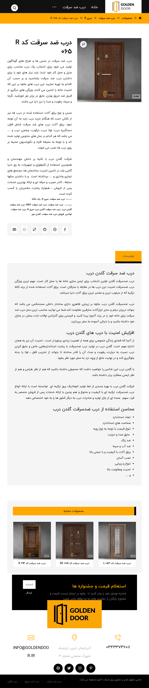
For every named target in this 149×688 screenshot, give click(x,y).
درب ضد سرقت (57, 199)
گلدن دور (36, 214)
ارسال (29, 592)
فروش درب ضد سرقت (53, 214)
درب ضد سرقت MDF (36, 204)
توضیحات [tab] (128, 256)
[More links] (54, 6)
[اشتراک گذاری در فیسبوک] (65, 229)
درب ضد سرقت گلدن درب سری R (44, 209)
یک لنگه (36, 199)
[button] (83, 44)
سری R (45, 199)
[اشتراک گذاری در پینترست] (55, 229)
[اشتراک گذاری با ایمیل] (14, 229)
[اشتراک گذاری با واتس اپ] (24, 229)
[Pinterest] (90, 668)
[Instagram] (79, 668)
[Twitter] (69, 668)
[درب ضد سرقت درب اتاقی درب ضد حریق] (123, 6)
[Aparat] (58, 668)
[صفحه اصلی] (140, 18)
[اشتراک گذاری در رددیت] (44, 229)
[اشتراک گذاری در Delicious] (34, 229)
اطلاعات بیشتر (112, 548)
